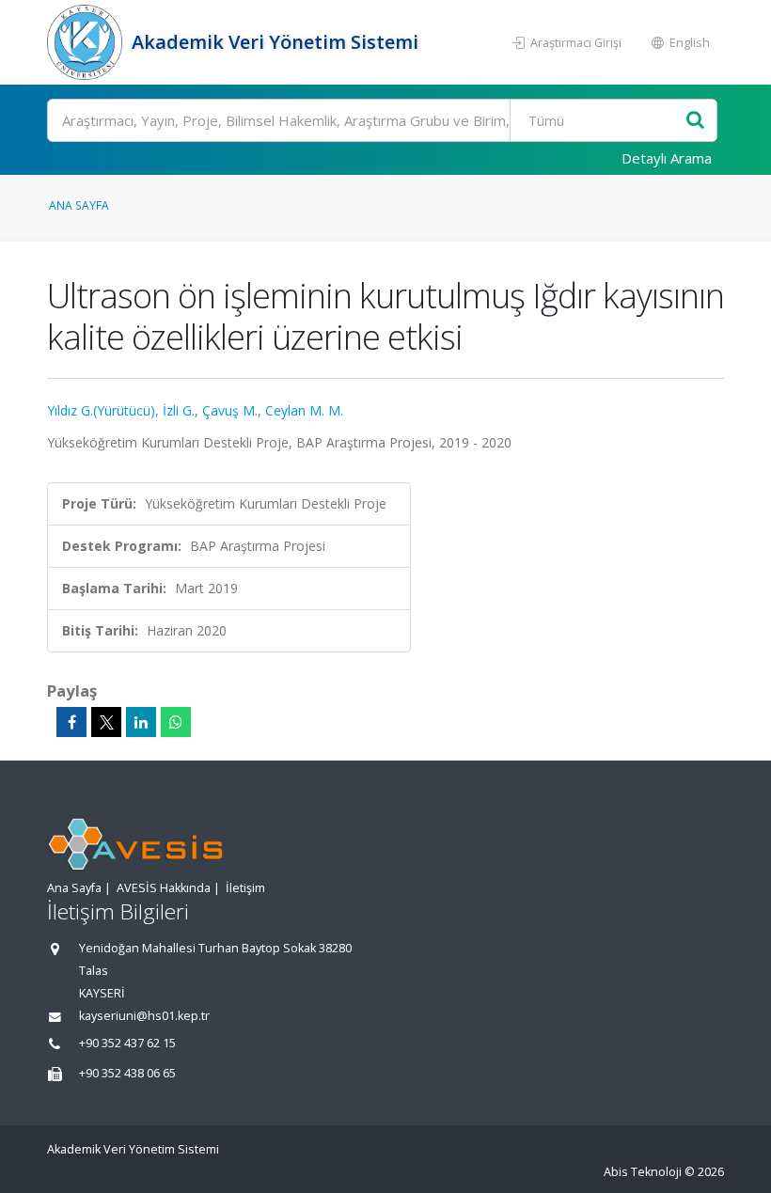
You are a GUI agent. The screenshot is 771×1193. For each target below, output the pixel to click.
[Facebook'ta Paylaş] (71, 722)
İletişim (245, 888)
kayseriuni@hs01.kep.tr (144, 1016)
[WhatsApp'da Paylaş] (176, 722)
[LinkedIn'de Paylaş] (141, 722)
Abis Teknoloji (643, 1172)
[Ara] (695, 121)
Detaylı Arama (667, 158)
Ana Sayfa (79, 204)
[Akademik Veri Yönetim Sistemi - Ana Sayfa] (87, 42)
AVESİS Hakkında (164, 888)
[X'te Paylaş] (106, 722)
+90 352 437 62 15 (127, 1043)
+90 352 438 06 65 (127, 1073)
